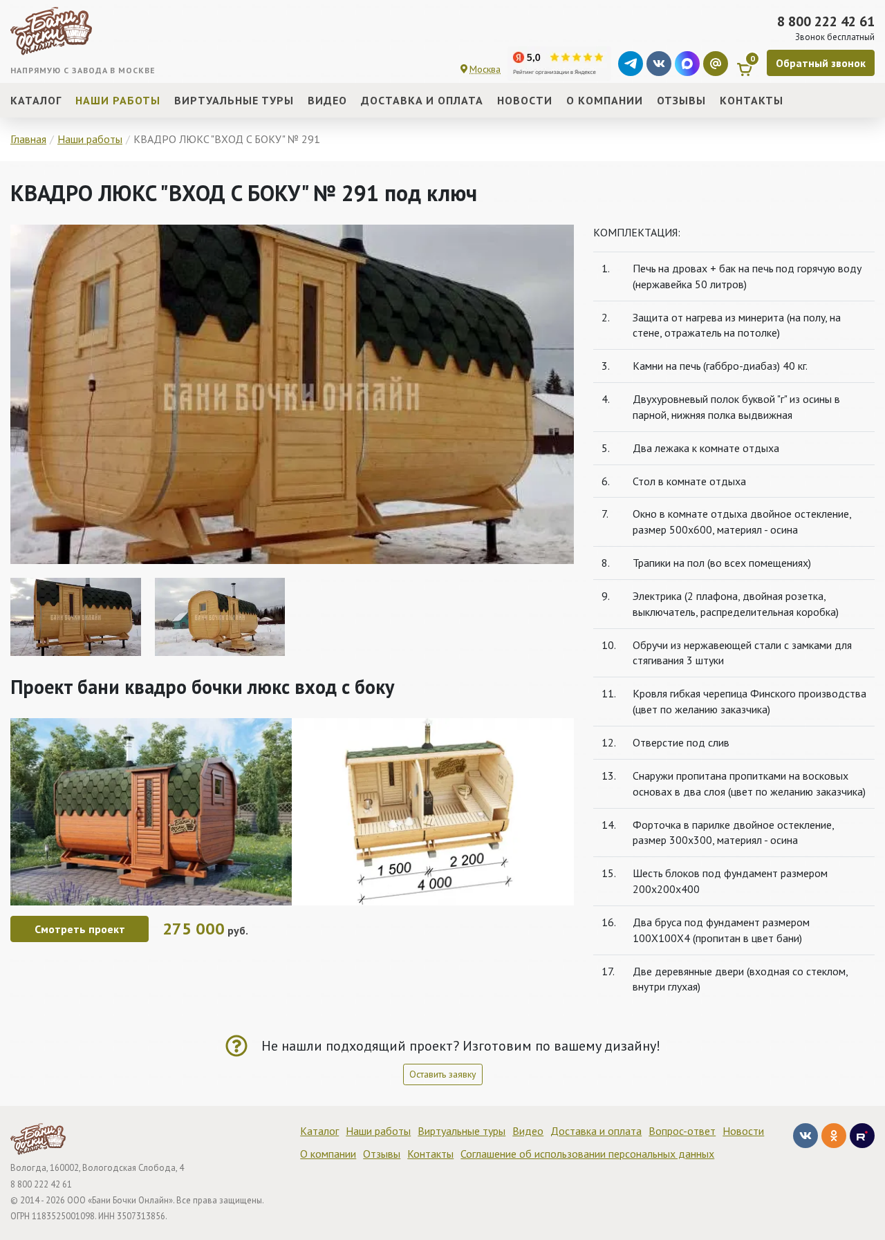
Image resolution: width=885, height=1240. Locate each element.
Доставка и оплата (596, 1131)
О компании (328, 1154)
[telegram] (630, 63)
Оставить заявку (442, 1074)
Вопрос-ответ (682, 1131)
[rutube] (862, 1135)
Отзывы (381, 1154)
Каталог (319, 1131)
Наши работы (378, 1131)
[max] (687, 63)
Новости (743, 1131)
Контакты (430, 1154)
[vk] (658, 63)
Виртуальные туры (461, 1131)
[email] (715, 63)
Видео (527, 1131)
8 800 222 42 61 (826, 21)
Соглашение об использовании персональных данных (587, 1154)
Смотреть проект (80, 929)
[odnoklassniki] (833, 1135)
